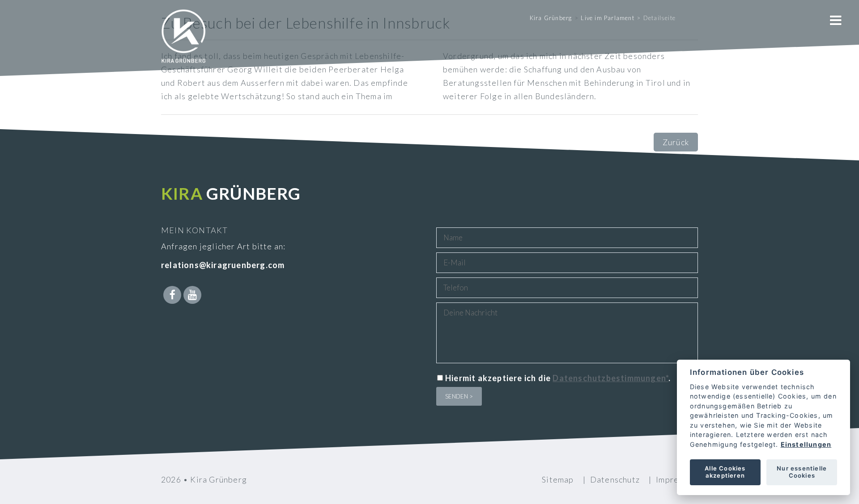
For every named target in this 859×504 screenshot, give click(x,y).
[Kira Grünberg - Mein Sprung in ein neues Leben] (183, 49)
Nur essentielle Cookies (802, 472)
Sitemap (558, 479)
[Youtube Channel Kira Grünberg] (192, 295)
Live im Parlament (607, 17)
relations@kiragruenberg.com (223, 265)
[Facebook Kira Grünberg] (172, 295)
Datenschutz (615, 479)
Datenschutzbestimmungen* (610, 378)
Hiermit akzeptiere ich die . (558, 378)
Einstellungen (805, 444)
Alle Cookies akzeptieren (725, 472)
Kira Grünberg (551, 17)
